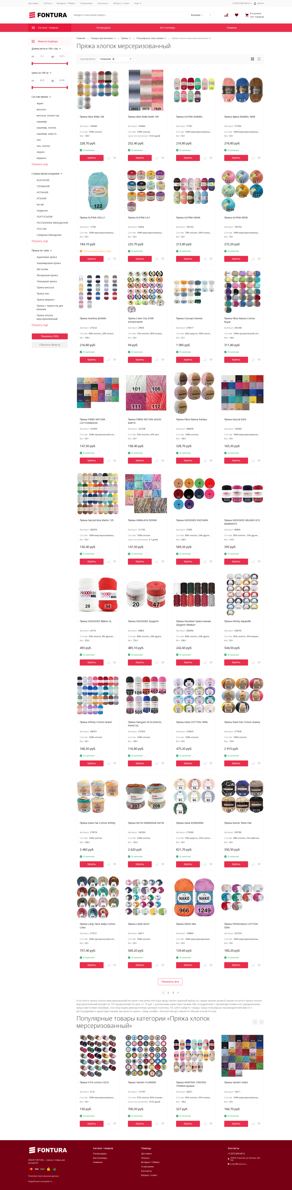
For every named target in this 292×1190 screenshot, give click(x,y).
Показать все (170, 981)
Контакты (103, 3)
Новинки (232, 27)
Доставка (33, 3)
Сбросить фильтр (49, 344)
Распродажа (103, 27)
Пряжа (124, 38)
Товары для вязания (102, 38)
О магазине (86, 3)
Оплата (48, 3)
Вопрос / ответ (121, 3)
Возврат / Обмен (66, 3)
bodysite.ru (47, 1181)
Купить (92, 157)
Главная (80, 38)
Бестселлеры (167, 27)
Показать (46, 336)
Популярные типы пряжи (150, 38)
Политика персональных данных (43, 1176)
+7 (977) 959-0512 (236, 1153)
